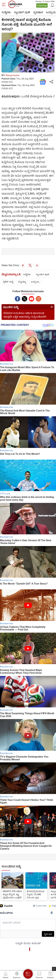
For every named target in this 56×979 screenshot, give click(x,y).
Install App (42, 5)
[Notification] (52, 5)
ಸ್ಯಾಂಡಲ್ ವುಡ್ (22, 12)
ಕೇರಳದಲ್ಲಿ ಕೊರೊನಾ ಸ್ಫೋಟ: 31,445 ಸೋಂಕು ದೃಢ (35, 894)
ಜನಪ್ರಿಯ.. (35, 281)
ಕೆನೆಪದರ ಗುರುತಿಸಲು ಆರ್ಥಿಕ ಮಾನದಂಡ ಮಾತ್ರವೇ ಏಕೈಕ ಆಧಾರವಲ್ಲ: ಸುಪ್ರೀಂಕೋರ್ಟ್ (25, 314)
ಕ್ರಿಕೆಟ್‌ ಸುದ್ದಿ (8, 281)
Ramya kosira (12, 75)
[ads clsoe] (54, 969)
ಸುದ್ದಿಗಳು (6, 12)
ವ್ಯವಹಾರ (38, 12)
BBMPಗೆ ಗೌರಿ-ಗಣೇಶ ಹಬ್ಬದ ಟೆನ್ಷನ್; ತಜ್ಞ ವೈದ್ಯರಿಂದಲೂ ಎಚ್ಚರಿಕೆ (12, 894)
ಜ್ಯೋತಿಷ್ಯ (22, 281)
